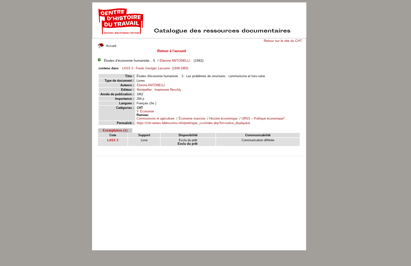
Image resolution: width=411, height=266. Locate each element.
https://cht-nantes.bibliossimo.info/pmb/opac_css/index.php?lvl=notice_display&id (193, 123)
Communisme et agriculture (156, 118)
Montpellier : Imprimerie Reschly (159, 89)
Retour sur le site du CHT (283, 41)
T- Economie (145, 111)
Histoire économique (223, 118)
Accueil (110, 46)
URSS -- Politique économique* (263, 118)
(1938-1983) (155, 68)
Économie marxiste (192, 118)
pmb (200, 159)
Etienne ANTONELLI (175, 60)
